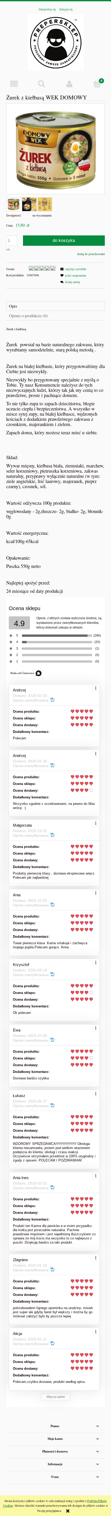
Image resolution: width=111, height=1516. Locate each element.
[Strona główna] (56, 42)
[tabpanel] (55, 460)
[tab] (55, 306)
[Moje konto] (69, 83)
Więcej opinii (55, 1397)
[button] (14, 83)
